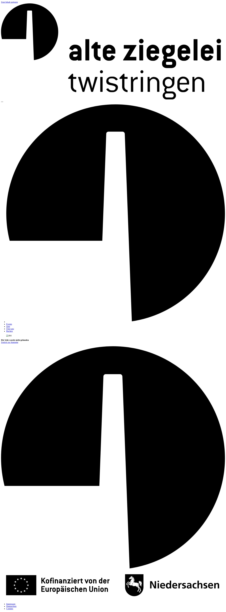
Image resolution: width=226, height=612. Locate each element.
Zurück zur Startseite (9, 342)
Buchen (9, 331)
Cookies (9, 609)
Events (9, 324)
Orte (8, 326)
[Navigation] (2, 101)
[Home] (113, 99)
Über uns (10, 329)
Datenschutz (11, 606)
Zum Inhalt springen (9, 2)
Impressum (10, 604)
